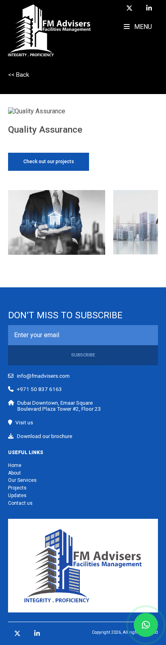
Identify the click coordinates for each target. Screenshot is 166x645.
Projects (17, 488)
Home (14, 465)
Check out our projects (48, 161)
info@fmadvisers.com (43, 376)
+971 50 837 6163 (39, 389)
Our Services (22, 480)
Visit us (24, 423)
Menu (142, 27)
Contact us (20, 503)
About (14, 473)
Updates (17, 495)
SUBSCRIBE (83, 355)
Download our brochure (44, 436)
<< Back (18, 74)
